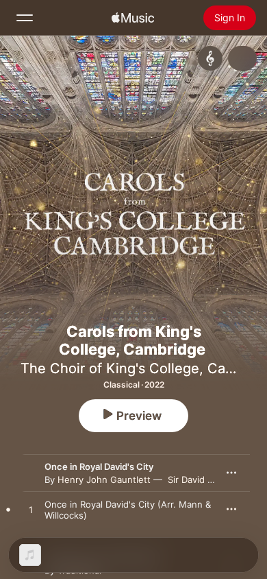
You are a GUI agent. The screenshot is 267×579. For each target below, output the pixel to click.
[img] (133, 18)
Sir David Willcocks (207, 479)
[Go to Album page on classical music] (210, 58)
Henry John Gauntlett (104, 479)
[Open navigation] (25, 18)
